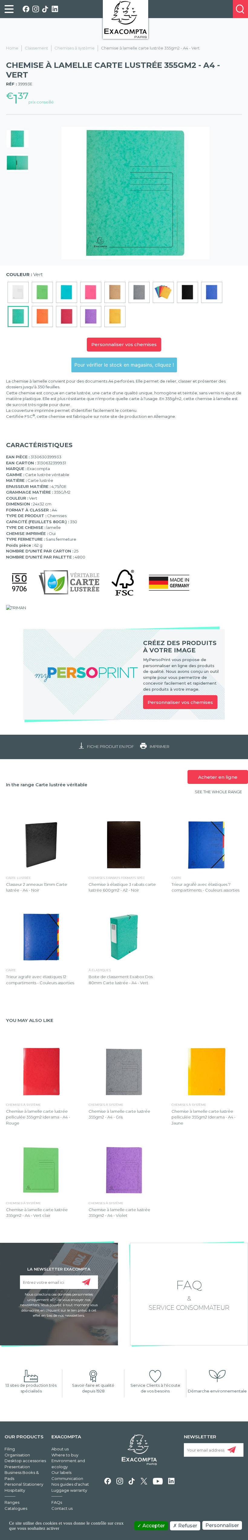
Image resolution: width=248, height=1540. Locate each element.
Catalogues (16, 1508)
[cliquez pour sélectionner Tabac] (115, 292)
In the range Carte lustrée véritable (46, 785)
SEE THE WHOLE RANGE (218, 791)
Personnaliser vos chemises (124, 344)
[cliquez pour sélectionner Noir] (187, 292)
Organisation (17, 1454)
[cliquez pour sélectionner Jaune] (115, 316)
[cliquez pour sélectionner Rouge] (66, 316)
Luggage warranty (69, 1490)
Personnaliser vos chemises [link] (180, 702)
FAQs (56, 1502)
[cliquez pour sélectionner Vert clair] (42, 292)
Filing (10, 1448)
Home (12, 48)
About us (60, 1448)
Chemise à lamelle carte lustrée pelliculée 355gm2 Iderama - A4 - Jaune (203, 1117)
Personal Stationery (24, 1484)
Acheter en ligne (217, 777)
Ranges (12, 1502)
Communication (67, 1478)
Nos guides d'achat (70, 1484)
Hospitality (15, 1490)
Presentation (17, 1466)
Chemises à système (74, 48)
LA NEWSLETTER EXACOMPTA (58, 1269)
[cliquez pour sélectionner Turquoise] (66, 292)
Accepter (153, 1526)
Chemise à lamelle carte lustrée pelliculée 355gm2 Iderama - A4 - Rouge (38, 1117)
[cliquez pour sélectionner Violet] (90, 316)
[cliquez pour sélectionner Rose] (90, 292)
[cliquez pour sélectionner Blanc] (18, 292)
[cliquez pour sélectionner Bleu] (211, 292)
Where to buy (64, 1454)
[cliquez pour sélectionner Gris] (139, 292)
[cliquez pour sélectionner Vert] (18, 316)
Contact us (62, 1508)
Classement (36, 48)
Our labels (61, 1472)
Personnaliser (222, 1525)
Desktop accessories (25, 1460)
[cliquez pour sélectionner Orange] (42, 316)
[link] (9, 9)
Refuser (187, 1526)
